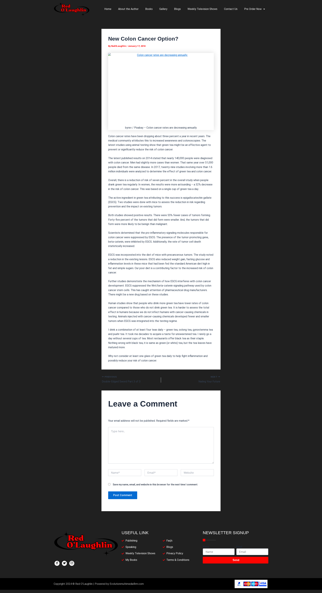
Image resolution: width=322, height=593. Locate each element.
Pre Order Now (253, 9)
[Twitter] (64, 563)
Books (149, 9)
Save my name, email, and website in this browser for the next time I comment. (155, 484)
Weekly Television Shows (202, 9)
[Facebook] (57, 563)
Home (107, 9)
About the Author (128, 9)
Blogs (177, 9)
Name (206, 546)
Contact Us (230, 9)
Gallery (163, 9)
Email (239, 546)
